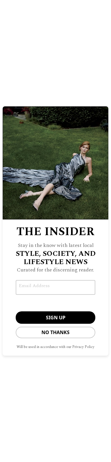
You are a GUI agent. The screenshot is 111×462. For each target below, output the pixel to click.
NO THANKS (55, 332)
